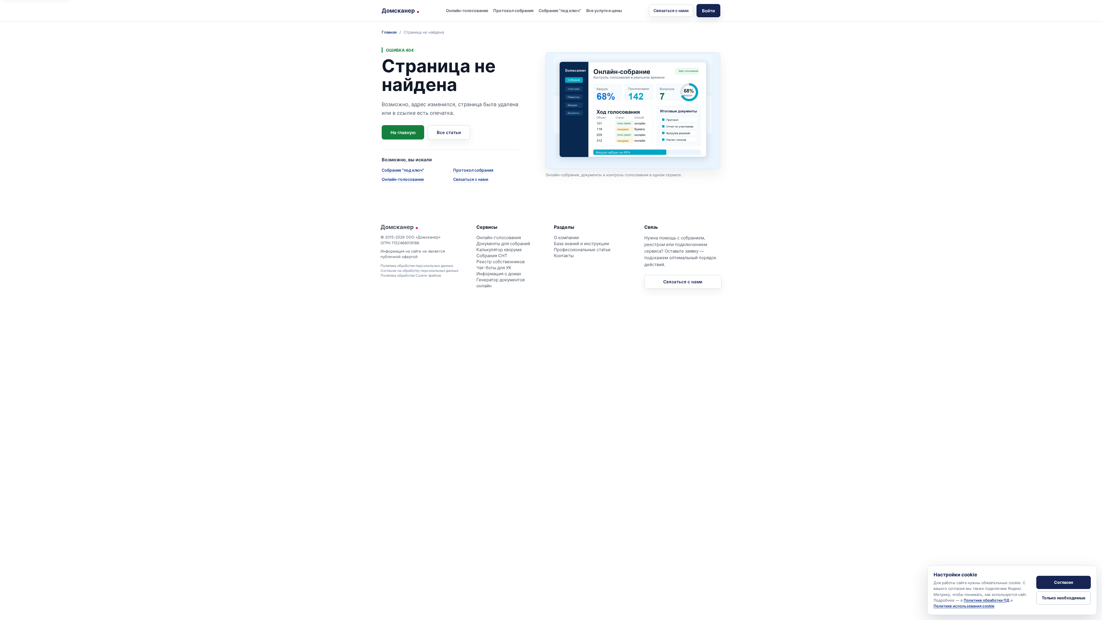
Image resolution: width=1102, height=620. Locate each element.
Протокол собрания (513, 10)
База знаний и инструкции (581, 243)
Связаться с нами (670, 10)
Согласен (1063, 582)
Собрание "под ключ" (560, 10)
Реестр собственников (500, 261)
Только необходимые (1063, 597)
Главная (389, 32)
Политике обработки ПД (986, 600)
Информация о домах (498, 273)
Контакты (564, 255)
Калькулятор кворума (498, 249)
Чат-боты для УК (493, 267)
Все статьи (449, 132)
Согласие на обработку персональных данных (419, 270)
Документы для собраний (503, 243)
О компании (566, 237)
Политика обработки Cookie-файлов (411, 275)
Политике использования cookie (964, 606)
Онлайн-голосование (467, 10)
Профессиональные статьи (582, 249)
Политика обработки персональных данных (417, 266)
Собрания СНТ (491, 255)
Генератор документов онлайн (500, 282)
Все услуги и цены (604, 10)
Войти (708, 10)
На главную (403, 132)
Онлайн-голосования (498, 237)
